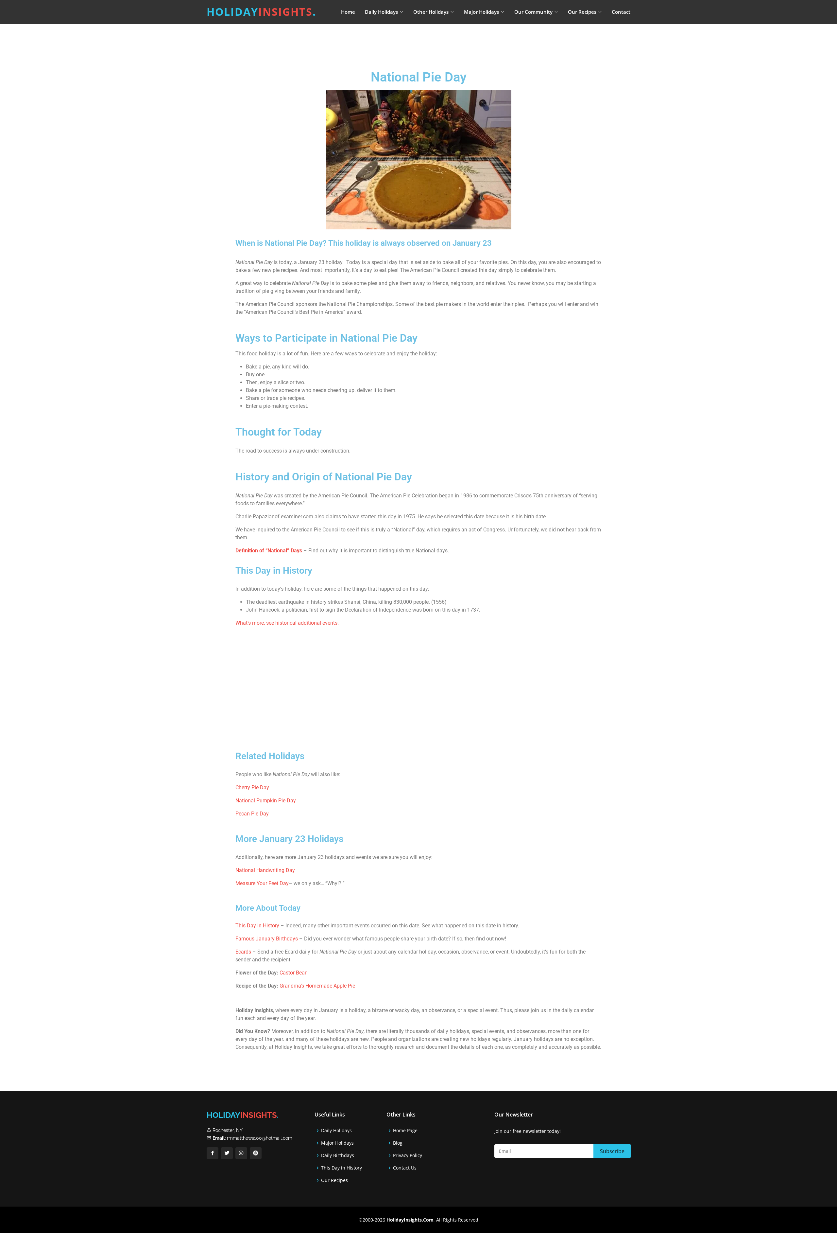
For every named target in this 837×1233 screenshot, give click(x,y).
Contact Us (405, 1168)
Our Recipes (334, 1180)
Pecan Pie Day (252, 814)
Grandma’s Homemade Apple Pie (317, 986)
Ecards (243, 952)
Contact (621, 12)
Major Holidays (337, 1143)
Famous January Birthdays (266, 939)
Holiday (261, 12)
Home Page (405, 1130)
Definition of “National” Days (268, 550)
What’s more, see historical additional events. (287, 623)
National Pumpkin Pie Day (265, 800)
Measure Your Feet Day (262, 883)
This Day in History (257, 925)
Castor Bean (294, 973)
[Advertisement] (435, 41)
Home (348, 12)
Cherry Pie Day (252, 787)
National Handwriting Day (265, 870)
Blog (397, 1143)
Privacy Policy (407, 1155)
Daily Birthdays (337, 1155)
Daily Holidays (336, 1130)
